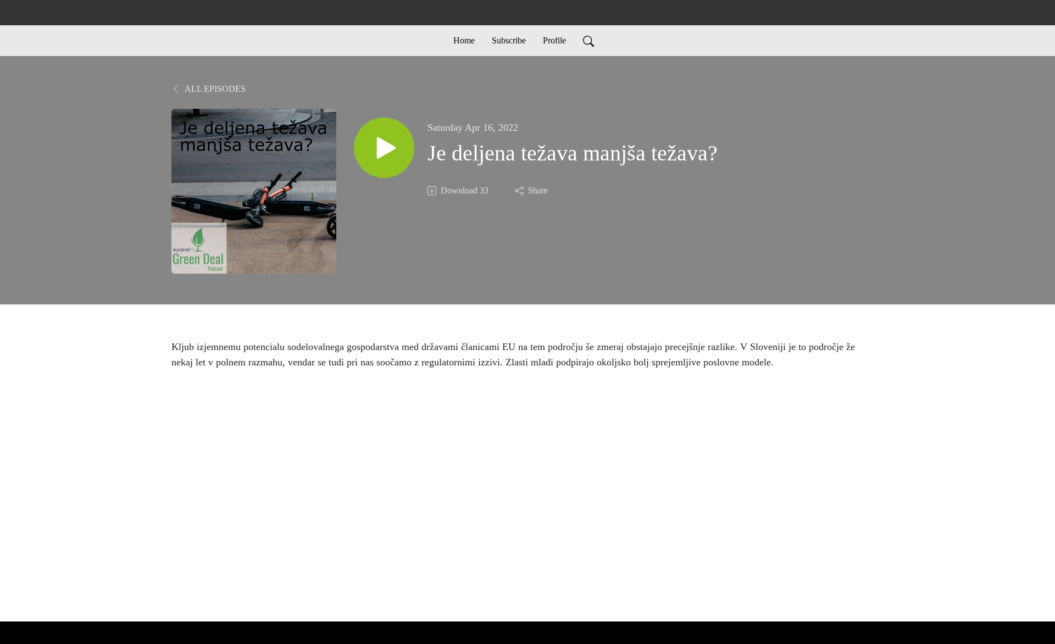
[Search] (588, 41)
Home (464, 40)
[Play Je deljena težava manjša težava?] (384, 148)
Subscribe (509, 40)
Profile (554, 40)
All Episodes (214, 88)
